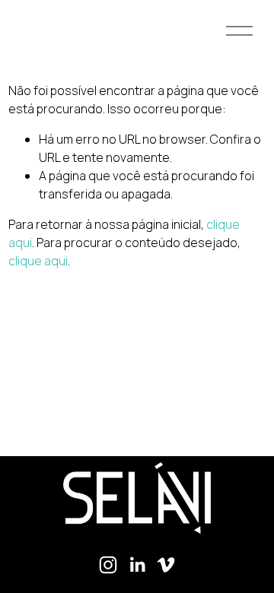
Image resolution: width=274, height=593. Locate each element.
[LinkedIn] (137, 565)
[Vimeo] (166, 565)
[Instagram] (108, 565)
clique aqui (38, 260)
